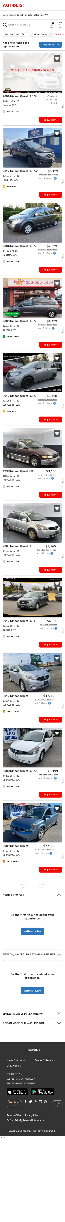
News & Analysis (16, 1060)
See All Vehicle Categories (22, 1083)
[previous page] (23, 885)
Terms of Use (14, 1115)
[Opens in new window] (17, 1091)
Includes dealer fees (48, 174)
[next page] (41, 885)
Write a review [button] (32, 931)
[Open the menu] (59, 5)
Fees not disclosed (48, 624)
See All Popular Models (21, 1078)
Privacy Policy (31, 1115)
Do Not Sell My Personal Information (26, 1120)
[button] (52, 25)
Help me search (50, 44)
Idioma (16, 1102)
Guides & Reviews (45, 1060)
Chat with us (14, 1066)
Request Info (51, 119)
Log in (58, 1104)
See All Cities (14, 1074)
